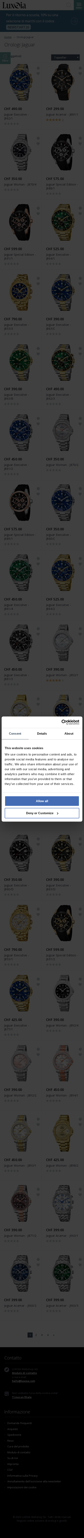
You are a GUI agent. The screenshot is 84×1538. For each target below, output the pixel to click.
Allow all (42, 801)
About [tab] (68, 733)
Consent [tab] (15, 733)
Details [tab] (42, 733)
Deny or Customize (39, 813)
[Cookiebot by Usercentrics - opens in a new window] (61, 722)
